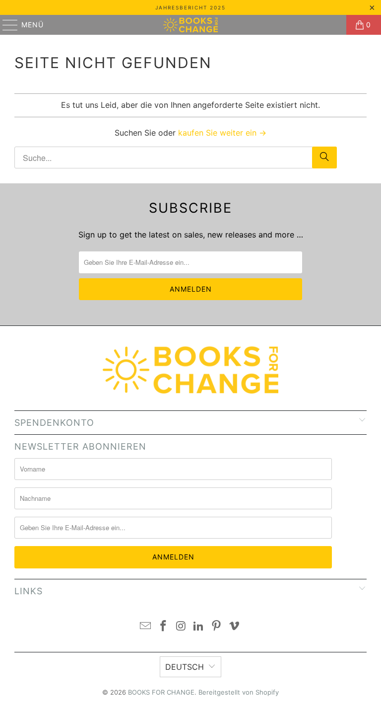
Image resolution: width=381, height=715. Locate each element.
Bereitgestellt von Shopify (238, 692)
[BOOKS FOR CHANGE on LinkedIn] (198, 627)
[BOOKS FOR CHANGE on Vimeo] (234, 627)
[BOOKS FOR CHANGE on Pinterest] (216, 627)
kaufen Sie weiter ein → (222, 133)
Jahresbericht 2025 (190, 7)
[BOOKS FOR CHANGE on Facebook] (163, 627)
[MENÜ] (5, 25)
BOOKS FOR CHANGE (161, 692)
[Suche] (324, 157)
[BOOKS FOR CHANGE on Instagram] (181, 627)
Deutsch (184, 667)
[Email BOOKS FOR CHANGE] (145, 627)
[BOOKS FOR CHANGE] (190, 25)
